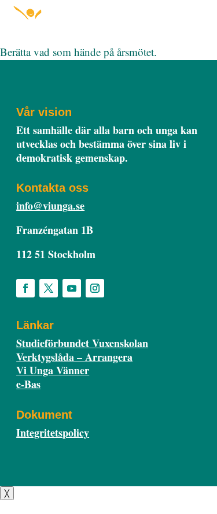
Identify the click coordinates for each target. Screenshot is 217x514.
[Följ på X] (48, 288)
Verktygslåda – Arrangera (74, 356)
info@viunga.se (50, 205)
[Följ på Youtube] (71, 288)
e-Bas (28, 384)
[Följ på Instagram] (95, 288)
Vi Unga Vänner (52, 370)
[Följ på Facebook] (25, 288)
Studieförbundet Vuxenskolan (82, 343)
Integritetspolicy (52, 432)
